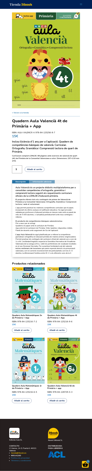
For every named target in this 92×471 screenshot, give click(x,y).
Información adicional (42, 182)
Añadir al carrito (34, 169)
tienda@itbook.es (18, 453)
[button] (76, 16)
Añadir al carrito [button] (21, 330)
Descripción (20, 182)
